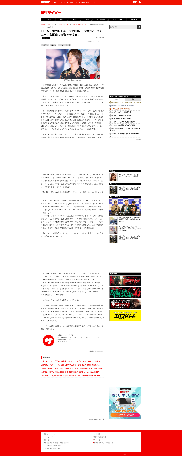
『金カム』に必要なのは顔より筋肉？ (123, 122)
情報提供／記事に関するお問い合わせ (56, 443)
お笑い (62, 19)
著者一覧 (47, 440)
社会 (87, 19)
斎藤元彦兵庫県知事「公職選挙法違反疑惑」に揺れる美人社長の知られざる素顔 (130, 219)
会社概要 (97, 434)
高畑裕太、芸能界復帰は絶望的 (121, 115)
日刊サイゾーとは (49, 434)
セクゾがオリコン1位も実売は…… (122, 118)
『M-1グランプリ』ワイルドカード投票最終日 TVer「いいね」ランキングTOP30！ (130, 228)
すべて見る (136, 96)
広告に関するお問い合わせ (52, 446)
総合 (133, 99)
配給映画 (134, 19)
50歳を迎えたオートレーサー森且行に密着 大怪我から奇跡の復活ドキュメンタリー (130, 189)
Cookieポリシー (99, 440)
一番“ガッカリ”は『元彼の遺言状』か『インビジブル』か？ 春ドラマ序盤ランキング (72, 361)
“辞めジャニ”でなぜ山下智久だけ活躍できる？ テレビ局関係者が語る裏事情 (70, 375)
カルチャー (101, 19)
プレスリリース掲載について (53, 448)
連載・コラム (117, 19)
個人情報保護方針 (100, 437)
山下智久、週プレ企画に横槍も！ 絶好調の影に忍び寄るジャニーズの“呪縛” (70, 372)
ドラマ (75, 19)
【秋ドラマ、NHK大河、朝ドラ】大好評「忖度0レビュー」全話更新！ (130, 175)
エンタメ (117, 99)
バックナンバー (49, 437)
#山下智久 (45, 45)
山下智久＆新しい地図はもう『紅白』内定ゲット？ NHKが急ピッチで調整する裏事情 (72, 368)
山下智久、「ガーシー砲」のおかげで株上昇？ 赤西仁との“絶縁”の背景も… (70, 365)
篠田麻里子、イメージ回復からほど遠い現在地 (126, 102)
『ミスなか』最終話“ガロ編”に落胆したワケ (126, 125)
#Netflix (53, 45)
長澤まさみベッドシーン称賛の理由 (123, 105)
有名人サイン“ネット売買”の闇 (121, 112)
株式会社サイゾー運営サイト (103, 443)
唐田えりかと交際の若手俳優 (121, 109)
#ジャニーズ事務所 (64, 45)
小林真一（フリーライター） (96, 41)
